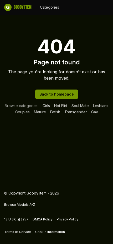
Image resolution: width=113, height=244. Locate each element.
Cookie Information (50, 232)
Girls (46, 105)
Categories (49, 7)
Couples (22, 112)
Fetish (55, 112)
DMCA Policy (43, 219)
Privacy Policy (67, 219)
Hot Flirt (60, 105)
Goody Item (18, 7)
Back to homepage (56, 94)
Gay (94, 112)
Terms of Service (17, 232)
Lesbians (100, 105)
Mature (40, 112)
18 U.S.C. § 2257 (16, 219)
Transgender (75, 112)
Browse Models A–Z (19, 205)
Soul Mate (80, 105)
